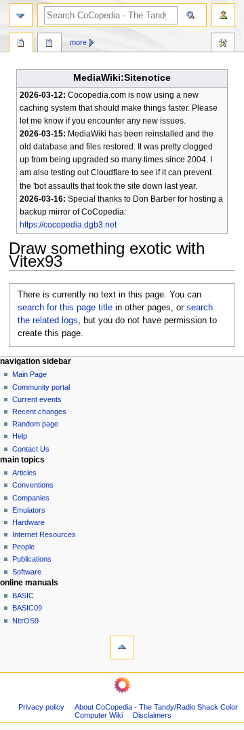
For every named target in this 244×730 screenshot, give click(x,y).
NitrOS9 (25, 621)
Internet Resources (44, 534)
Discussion (49, 44)
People (23, 547)
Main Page (29, 374)
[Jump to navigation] (21, 15)
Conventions (33, 485)
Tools (223, 44)
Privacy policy (41, 707)
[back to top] (122, 647)
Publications (32, 559)
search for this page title (65, 307)
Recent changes (39, 411)
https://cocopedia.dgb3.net (68, 225)
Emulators (28, 510)
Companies (30, 498)
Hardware (28, 522)
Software (26, 572)
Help (19, 436)
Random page (35, 424)
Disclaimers (152, 715)
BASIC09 (27, 608)
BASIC (23, 595)
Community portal (41, 387)
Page (21, 44)
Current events (37, 399)
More (78, 42)
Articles (24, 473)
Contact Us (30, 449)
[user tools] (223, 15)
